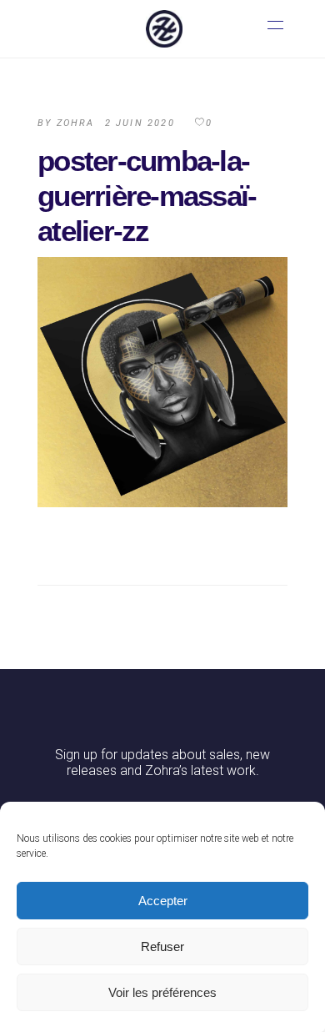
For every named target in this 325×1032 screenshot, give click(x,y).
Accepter (163, 901)
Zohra (76, 123)
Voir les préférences (162, 992)
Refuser (162, 946)
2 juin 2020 (140, 123)
